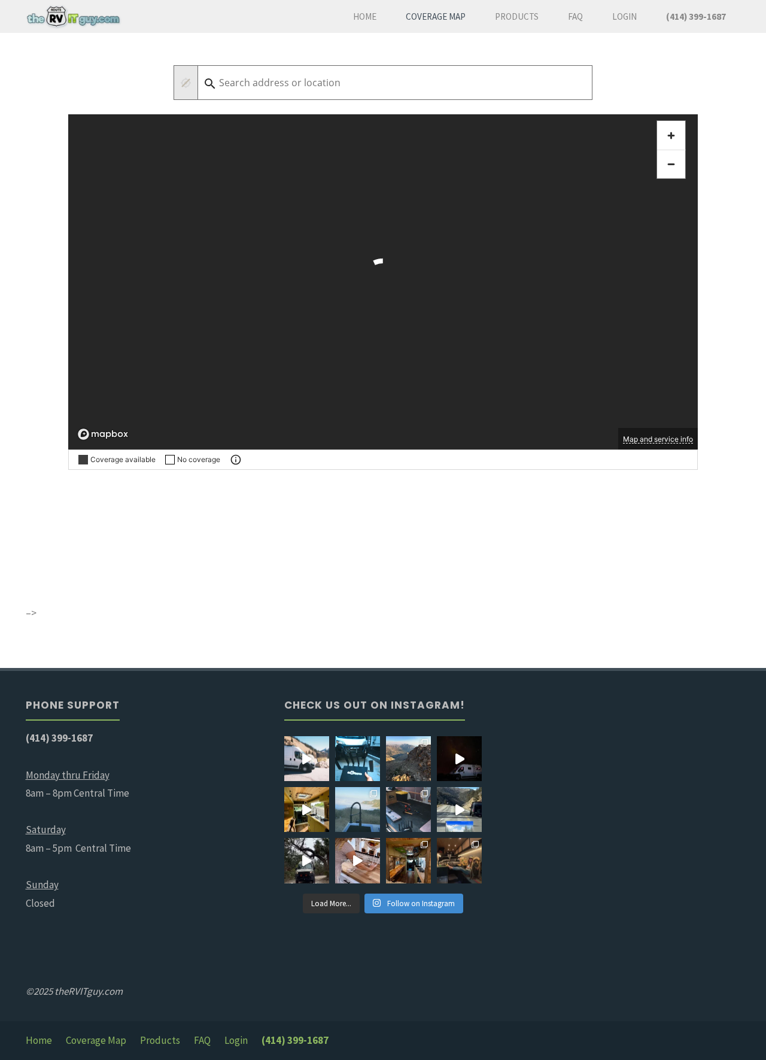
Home (39, 1040)
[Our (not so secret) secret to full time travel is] (306, 758)
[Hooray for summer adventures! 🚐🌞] (357, 809)
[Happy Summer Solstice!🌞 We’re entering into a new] (306, 860)
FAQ (202, 1040)
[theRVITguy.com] (74, 16)
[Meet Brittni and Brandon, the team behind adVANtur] (459, 860)
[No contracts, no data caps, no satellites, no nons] (459, 758)
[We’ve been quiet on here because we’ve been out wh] (408, 758)
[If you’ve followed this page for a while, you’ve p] (408, 860)
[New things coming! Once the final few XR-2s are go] (459, 809)
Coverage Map (96, 1040)
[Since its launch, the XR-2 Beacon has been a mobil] (357, 860)
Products (160, 1040)
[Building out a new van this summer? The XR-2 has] (408, 809)
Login (236, 1040)
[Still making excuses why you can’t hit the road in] (357, 758)
